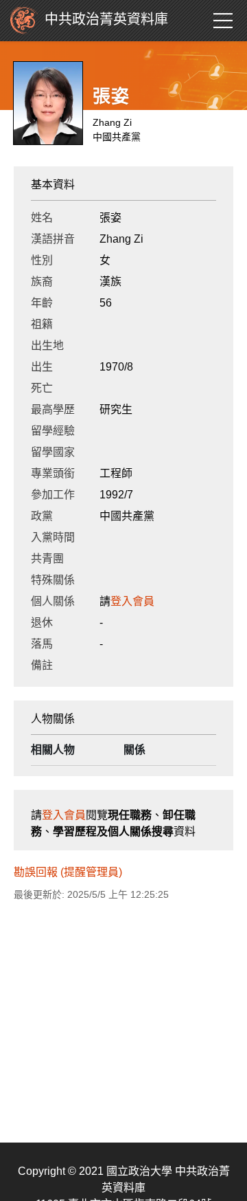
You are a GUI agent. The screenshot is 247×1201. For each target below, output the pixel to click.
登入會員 (132, 601)
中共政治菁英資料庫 (106, 19)
